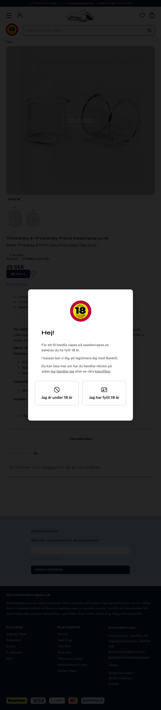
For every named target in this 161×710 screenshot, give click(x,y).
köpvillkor (102, 371)
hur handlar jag (62, 371)
